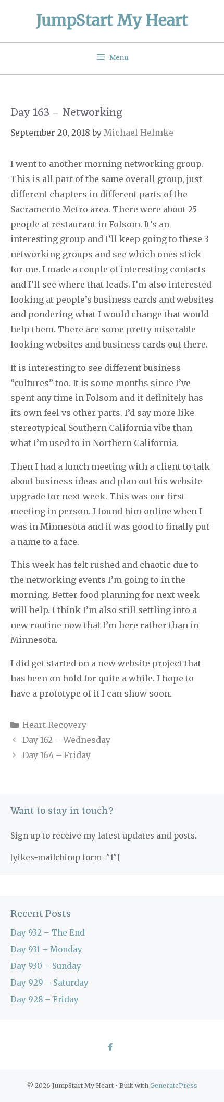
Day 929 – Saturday (49, 983)
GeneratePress (173, 1085)
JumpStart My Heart (112, 20)
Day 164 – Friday (56, 755)
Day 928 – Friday (44, 999)
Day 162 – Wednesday (66, 740)
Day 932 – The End (47, 933)
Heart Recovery (54, 725)
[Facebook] (110, 1047)
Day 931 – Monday (46, 949)
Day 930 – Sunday (45, 966)
